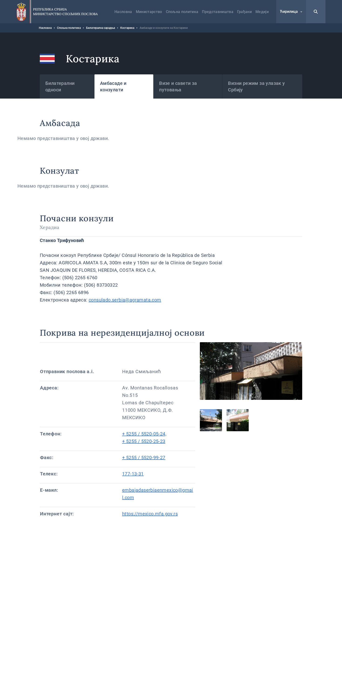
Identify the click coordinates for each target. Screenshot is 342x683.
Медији (262, 12)
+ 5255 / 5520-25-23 (143, 441)
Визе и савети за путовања (178, 86)
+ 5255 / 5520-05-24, (144, 434)
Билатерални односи (59, 86)
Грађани (244, 12)
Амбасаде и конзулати (113, 86)
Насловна (123, 12)
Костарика (127, 28)
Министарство (149, 12)
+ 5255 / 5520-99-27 (143, 457)
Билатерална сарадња (100, 28)
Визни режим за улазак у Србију (256, 86)
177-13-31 (133, 474)
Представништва (217, 12)
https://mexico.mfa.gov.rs (150, 514)
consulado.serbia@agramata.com (125, 300)
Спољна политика (182, 12)
